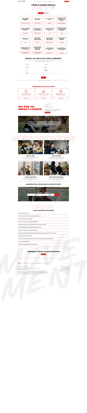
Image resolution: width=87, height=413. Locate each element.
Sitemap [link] (68, 274)
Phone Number (27, 67)
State (45, 67)
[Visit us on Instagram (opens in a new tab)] (63, 263)
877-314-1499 (62, 268)
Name (28, 194)
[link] (22, 1)
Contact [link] (54, 1)
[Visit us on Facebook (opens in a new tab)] (68, 263)
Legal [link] (22, 263)
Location (37, 194)
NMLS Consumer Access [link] (38, 263)
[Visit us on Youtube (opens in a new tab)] (66, 263)
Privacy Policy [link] (26, 263)
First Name (26, 64)
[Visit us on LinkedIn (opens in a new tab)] (65, 263)
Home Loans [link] (44, 1)
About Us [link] (40, 1)
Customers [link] (49, 1)
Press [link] (44, 263)
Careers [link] (36, 1)
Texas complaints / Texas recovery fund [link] (64, 271)
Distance (51, 194)
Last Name (45, 64)
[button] (57, 195)
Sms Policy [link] (31, 263)
